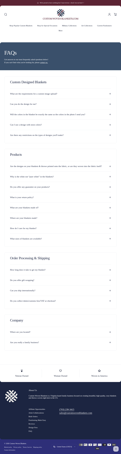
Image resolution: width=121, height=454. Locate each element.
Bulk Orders (33, 416)
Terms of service (27, 447)
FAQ (30, 431)
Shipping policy (37, 447)
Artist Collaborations (36, 413)
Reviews (32, 424)
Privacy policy (17, 447)
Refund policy (8, 447)
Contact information (9, 450)
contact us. (44, 62)
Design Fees (33, 427)
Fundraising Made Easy (37, 420)
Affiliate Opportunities (37, 409)
